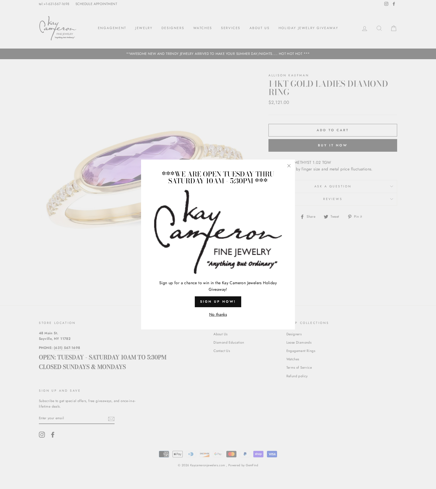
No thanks (218, 314)
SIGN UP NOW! (218, 301)
